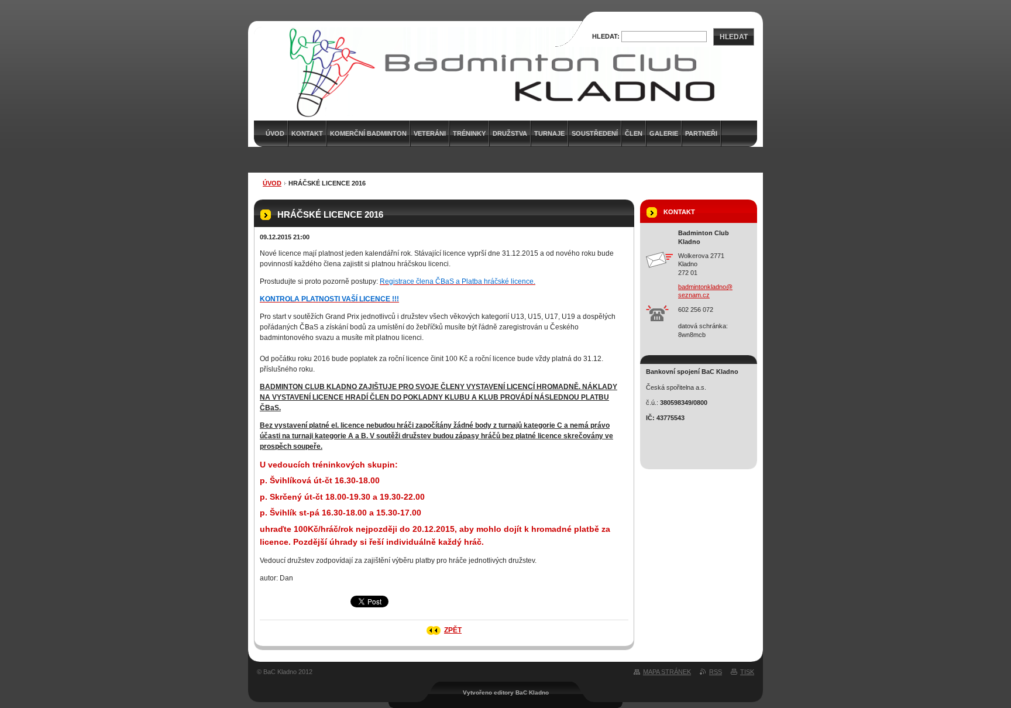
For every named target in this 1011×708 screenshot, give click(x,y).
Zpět (453, 630)
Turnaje (549, 133)
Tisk (747, 671)
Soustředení (595, 133)
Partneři (701, 133)
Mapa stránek (667, 671)
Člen (633, 133)
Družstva (510, 133)
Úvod (272, 183)
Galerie (663, 133)
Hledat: (606, 36)
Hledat (734, 37)
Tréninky (469, 133)
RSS (715, 671)
